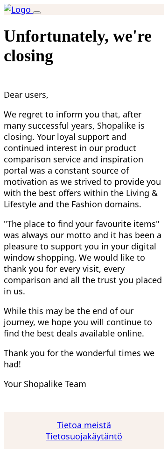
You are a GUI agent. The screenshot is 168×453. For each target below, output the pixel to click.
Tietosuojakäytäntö (84, 436)
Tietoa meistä (84, 425)
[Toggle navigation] (37, 12)
